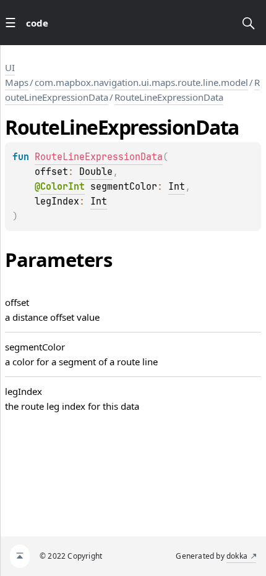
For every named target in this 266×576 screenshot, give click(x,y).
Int (176, 186)
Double (96, 172)
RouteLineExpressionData (168, 97)
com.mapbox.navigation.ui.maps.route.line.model (141, 82)
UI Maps (16, 74)
